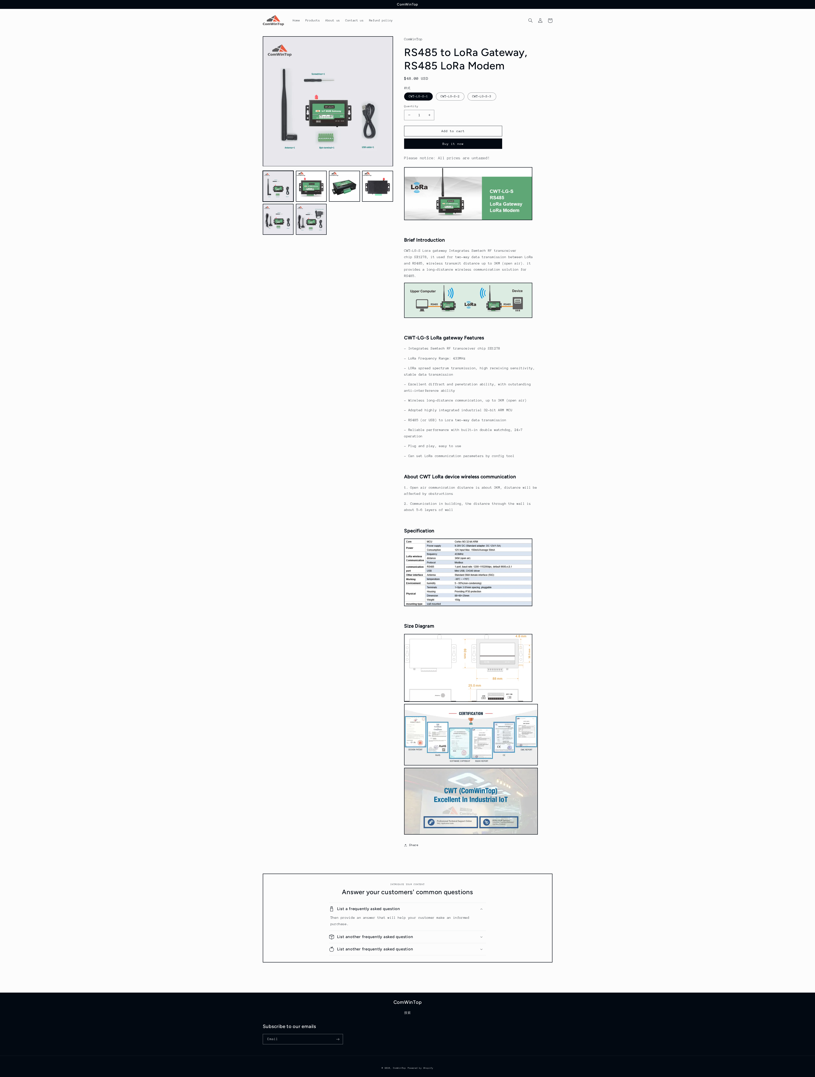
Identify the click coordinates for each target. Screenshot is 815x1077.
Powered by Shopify (420, 1068)
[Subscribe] (338, 1039)
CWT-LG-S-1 (418, 96)
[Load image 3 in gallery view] (344, 186)
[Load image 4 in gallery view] (377, 186)
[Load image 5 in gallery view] (278, 219)
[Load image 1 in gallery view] (278, 186)
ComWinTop (399, 1068)
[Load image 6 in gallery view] (311, 219)
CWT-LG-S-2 (450, 96)
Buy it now (453, 143)
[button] (530, 20)
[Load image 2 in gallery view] (311, 186)
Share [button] (413, 845)
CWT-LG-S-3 (482, 96)
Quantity (411, 106)
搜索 (407, 1012)
